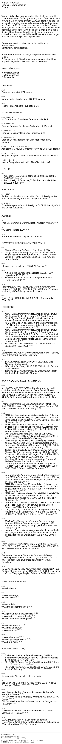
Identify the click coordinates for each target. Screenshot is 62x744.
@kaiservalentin (11, 72)
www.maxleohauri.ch (12, 627)
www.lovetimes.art (11, 625)
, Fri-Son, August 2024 (28, 250)
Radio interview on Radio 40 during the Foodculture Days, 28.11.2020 (30, 279)
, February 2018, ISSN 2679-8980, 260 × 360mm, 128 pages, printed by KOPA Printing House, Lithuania (30, 289)
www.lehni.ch (8, 597)
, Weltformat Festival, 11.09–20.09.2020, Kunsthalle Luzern (30, 354)
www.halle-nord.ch (11, 588)
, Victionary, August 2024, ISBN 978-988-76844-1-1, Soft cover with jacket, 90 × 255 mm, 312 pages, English (31, 256)
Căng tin (23, 59)
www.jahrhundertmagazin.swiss (17, 613)
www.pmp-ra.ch (10, 642)
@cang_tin (9, 77)
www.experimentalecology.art (16, 618)
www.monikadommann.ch (15, 606)
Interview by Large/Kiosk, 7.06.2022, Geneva (23, 266)
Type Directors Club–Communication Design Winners (28, 223)
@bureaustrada (11, 75)
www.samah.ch (9, 630)
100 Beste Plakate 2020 (13, 229)
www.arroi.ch (8, 604)
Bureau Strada (22, 54)
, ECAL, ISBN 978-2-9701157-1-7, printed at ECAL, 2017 (28, 299)
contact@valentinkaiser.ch (15, 48)
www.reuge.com (10, 595)
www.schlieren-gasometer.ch (16, 616)
